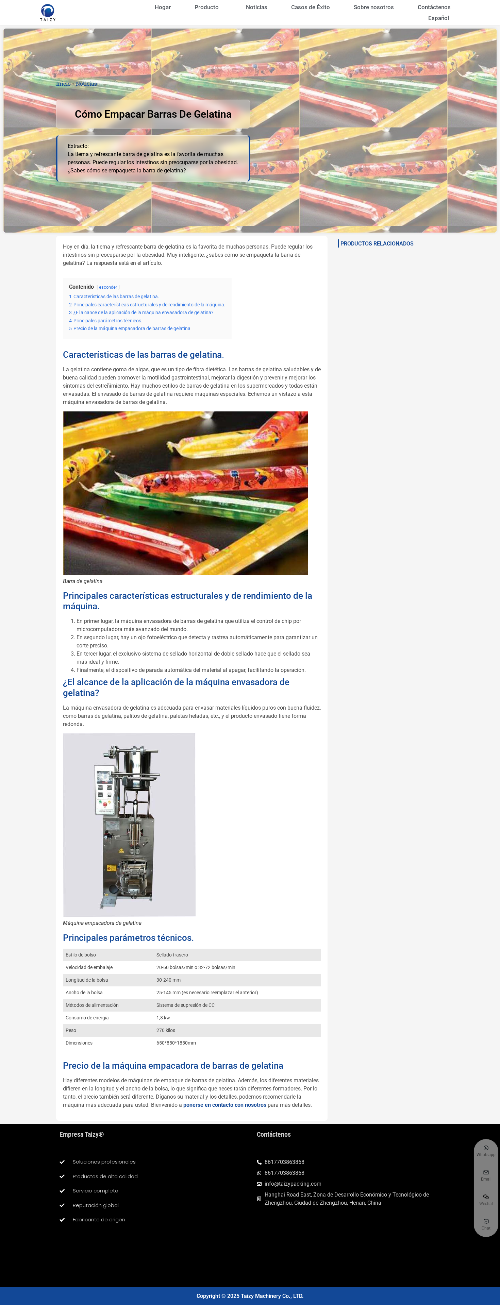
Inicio (63, 83)
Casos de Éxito (310, 7)
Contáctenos (434, 7)
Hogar (163, 7)
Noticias (256, 7)
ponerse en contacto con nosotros (224, 1105)
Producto (207, 7)
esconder (108, 287)
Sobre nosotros (374, 7)
